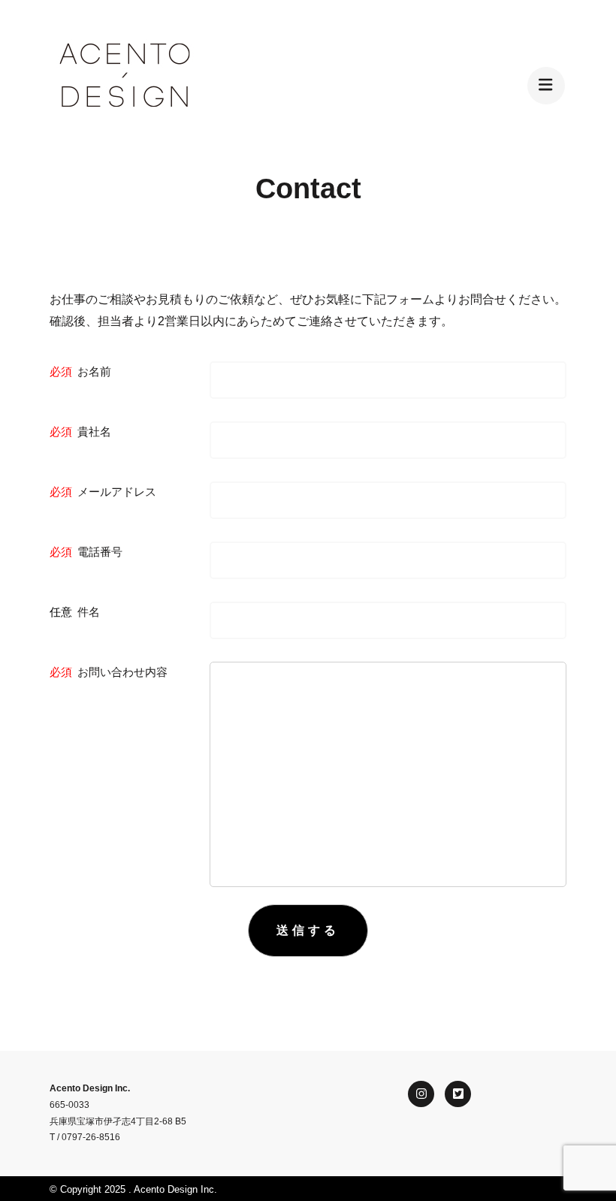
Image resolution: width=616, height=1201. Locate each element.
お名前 (94, 371)
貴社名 (94, 431)
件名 (88, 611)
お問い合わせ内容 (122, 671)
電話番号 (99, 551)
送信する (308, 930)
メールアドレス (116, 491)
